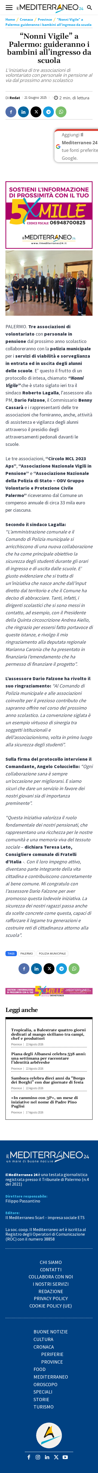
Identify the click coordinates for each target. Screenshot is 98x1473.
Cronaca (26, 19)
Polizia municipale (52, 953)
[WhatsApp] (61, 111)
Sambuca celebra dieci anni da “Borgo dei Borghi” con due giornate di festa (48, 1080)
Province (45, 19)
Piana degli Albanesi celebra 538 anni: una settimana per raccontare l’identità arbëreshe (48, 1058)
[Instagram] (38, 1458)
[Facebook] (10, 111)
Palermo (26, 953)
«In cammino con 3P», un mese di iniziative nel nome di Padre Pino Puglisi (44, 1102)
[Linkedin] (23, 111)
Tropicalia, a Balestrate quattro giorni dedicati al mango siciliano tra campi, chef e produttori (48, 1034)
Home (10, 19)
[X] (35, 111)
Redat (15, 97)
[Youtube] (65, 1458)
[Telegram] (48, 111)
